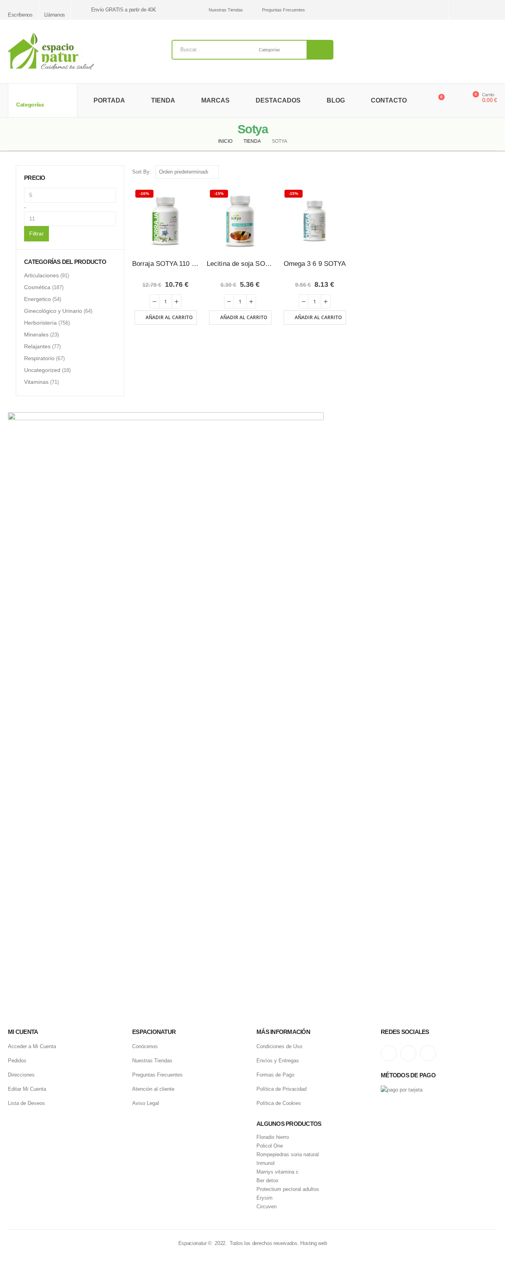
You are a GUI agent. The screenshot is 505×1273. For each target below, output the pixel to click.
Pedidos (17, 1061)
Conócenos (145, 1046)
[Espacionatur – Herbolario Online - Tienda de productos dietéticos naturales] (51, 51)
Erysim (264, 1198)
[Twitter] (478, 10)
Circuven (266, 1206)
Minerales (36, 334)
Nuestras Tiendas (226, 9)
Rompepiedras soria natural (287, 1154)
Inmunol (265, 1163)
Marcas (215, 100)
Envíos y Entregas (277, 1061)
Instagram (389, 1053)
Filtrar (36, 233)
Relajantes (37, 346)
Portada (109, 100)
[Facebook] (492, 10)
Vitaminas (36, 382)
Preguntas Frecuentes (283, 9)
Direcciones (21, 1075)
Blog (336, 100)
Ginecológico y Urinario (53, 311)
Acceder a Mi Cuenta (32, 1046)
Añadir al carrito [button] (169, 317)
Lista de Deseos (26, 1103)
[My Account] (455, 100)
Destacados (278, 100)
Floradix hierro (272, 1137)
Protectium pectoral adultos (287, 1189)
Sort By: (141, 172)
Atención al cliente (153, 1089)
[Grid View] (484, 172)
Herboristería (40, 323)
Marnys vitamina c (277, 1172)
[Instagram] (464, 10)
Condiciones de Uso (279, 1046)
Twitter (408, 1053)
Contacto (389, 100)
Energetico (37, 299)
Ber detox (267, 1180)
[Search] (320, 50)
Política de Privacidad (281, 1089)
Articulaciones (41, 275)
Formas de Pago (275, 1075)
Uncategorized (42, 370)
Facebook (428, 1053)
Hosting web (313, 1243)
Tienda (163, 100)
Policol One (269, 1146)
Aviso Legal (145, 1103)
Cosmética (37, 287)
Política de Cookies (278, 1103)
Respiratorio (39, 358)
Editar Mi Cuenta (27, 1089)
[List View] (493, 172)
